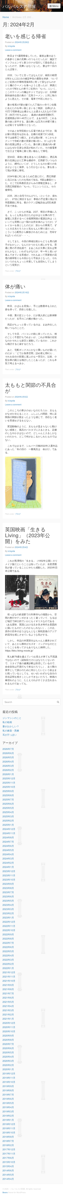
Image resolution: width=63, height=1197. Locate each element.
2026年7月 (8, 749)
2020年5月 (8, 1052)
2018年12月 (9, 1124)
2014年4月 (8, 1178)
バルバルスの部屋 (19, 6)
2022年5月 (8, 951)
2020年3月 (8, 1060)
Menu (55, 6)
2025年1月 (8, 824)
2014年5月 (8, 1174)
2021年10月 (9, 980)
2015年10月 (9, 1162)
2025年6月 (8, 803)
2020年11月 (9, 1027)
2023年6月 (8, 896)
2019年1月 (8, 1119)
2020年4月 (8, 1056)
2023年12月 (9, 871)
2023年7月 (8, 892)
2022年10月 (9, 930)
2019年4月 (8, 1107)
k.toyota (11, 46)
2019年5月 (8, 1103)
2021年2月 (8, 1014)
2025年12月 (9, 778)
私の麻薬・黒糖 (11, 730)
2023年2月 (8, 913)
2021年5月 (8, 1001)
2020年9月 (8, 1035)
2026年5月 (8, 757)
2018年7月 (8, 1141)
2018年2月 (8, 1145)
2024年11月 (9, 833)
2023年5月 (8, 900)
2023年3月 (8, 909)
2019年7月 (8, 1094)
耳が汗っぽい (10, 734)
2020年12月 (9, 1023)
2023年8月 (8, 888)
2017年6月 (8, 1157)
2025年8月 (8, 795)
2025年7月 (8, 799)
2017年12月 (9, 1149)
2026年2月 (8, 770)
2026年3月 (8, 765)
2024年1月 (8, 867)
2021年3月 (8, 1010)
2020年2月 (8, 1065)
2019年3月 (8, 1111)
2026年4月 (8, 761)
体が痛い (15, 286)
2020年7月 (8, 1044)
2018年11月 (9, 1128)
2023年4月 (8, 904)
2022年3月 (8, 959)
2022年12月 (9, 921)
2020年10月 (9, 1031)
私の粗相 (7, 722)
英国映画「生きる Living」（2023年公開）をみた (27, 535)
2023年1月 (8, 917)
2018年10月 (9, 1132)
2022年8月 (8, 938)
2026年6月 (8, 753)
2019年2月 (8, 1115)
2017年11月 (9, 1153)
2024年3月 (8, 858)
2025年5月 (8, 808)
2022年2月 (8, 963)
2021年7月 (8, 993)
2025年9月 (8, 791)
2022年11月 (9, 926)
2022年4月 (8, 955)
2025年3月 (8, 816)
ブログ (18, 270)
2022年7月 (8, 942)
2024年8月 (8, 837)
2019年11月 (9, 1077)
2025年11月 (9, 782)
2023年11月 (9, 875)
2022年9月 (8, 934)
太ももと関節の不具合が (30, 387)
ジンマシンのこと (12, 717)
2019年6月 (8, 1098)
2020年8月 (8, 1039)
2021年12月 (9, 972)
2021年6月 (8, 997)
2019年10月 (9, 1082)
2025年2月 (8, 820)
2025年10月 (9, 786)
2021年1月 (8, 1018)
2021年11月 (9, 976)
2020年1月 (8, 1069)
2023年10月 (9, 879)
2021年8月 (8, 989)
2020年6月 (8, 1048)
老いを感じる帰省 (25, 36)
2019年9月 (8, 1086)
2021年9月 (8, 985)
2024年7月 (8, 841)
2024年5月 (8, 850)
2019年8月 (8, 1090)
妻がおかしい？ (11, 726)
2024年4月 (8, 854)
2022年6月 (8, 947)
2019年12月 (9, 1073)
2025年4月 (8, 812)
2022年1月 (8, 968)
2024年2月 (8, 862)
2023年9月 (8, 883)
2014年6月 (8, 1170)
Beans (5, 1192)
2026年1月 (8, 774)
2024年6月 (8, 845)
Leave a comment (13, 49)
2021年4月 (8, 1006)
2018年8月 (8, 1136)
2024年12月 (9, 829)
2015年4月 (8, 1166)
